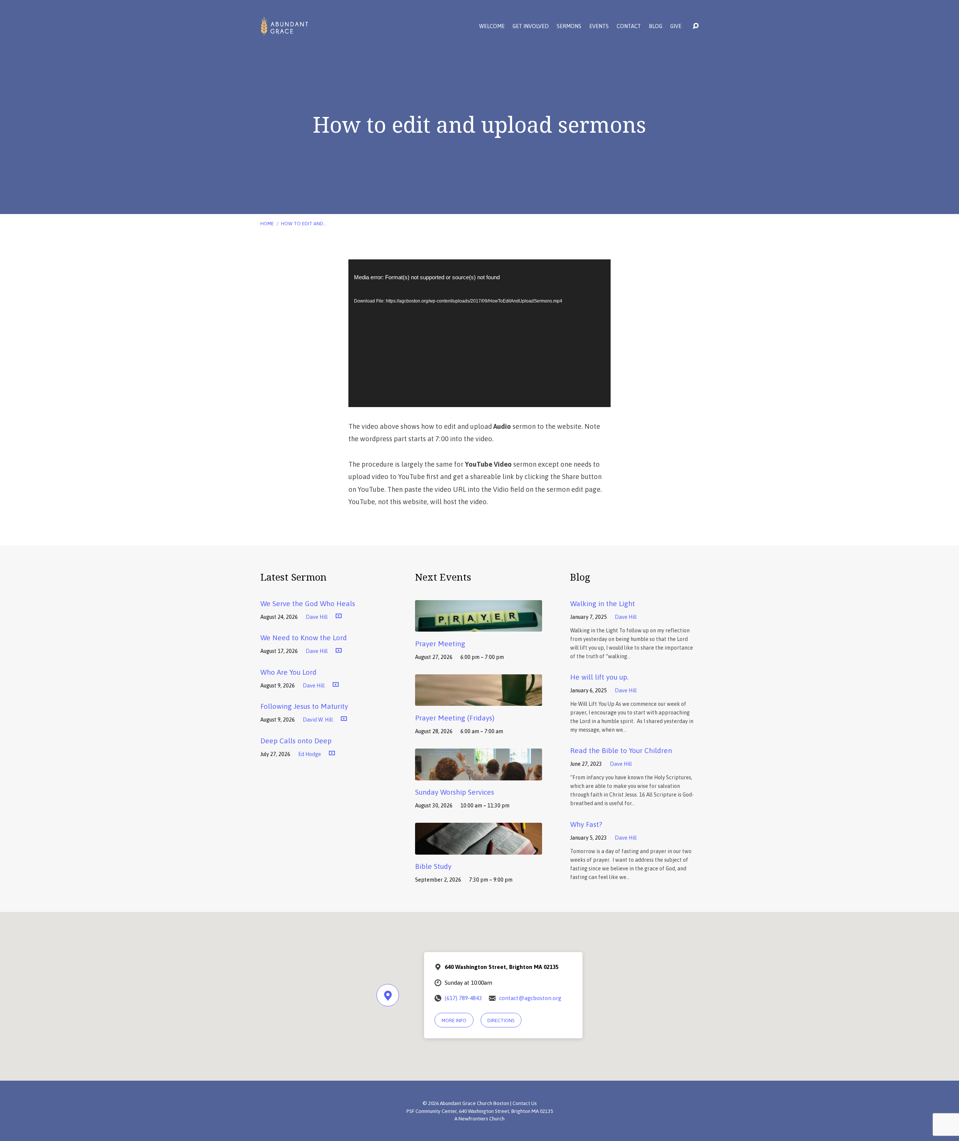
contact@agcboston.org (530, 998)
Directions (500, 1020)
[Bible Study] (478, 849)
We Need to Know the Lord (303, 637)
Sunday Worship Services (454, 792)
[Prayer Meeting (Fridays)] (478, 700)
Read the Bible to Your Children (621, 750)
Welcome (492, 26)
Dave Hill (317, 617)
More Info (454, 1020)
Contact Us (524, 1103)
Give (675, 26)
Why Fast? (586, 824)
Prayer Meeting (440, 643)
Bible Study (433, 866)
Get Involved (530, 26)
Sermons (569, 26)
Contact (629, 26)
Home (267, 223)
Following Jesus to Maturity (304, 706)
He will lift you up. (599, 677)
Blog (655, 26)
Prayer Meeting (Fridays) (454, 718)
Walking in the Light (602, 603)
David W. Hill (318, 720)
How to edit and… (304, 223)
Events (599, 26)
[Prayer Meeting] (478, 626)
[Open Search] (696, 26)
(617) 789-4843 (463, 998)
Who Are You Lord (288, 672)
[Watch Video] (339, 616)
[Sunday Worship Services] (478, 774)
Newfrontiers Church (482, 1119)
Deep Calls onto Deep (296, 741)
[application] (479, 333)
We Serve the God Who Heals (307, 603)
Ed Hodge (309, 754)
